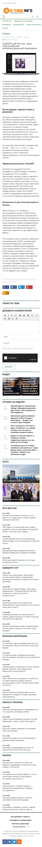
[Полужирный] (5, 315)
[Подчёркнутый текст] (12, 315)
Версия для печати (11, 40)
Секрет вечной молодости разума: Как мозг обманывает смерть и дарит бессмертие (19, 720)
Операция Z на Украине (23, 21)
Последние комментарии (20, 820)
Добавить (9, 367)
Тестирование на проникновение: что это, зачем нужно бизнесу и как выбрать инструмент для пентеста (19, 776)
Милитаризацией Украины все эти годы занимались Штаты (18, 561)
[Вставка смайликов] (32, 315)
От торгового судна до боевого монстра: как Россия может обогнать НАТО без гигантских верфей (20, 645)
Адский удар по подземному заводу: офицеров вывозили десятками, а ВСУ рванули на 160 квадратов (23, 409)
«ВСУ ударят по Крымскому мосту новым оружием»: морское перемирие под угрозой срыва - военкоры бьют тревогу (20, 529)
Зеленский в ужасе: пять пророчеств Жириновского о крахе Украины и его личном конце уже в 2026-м (20, 605)
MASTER (19, 37)
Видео (6, 374)
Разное (5, 28)
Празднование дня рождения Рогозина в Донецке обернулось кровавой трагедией (19, 551)
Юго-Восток (7, 21)
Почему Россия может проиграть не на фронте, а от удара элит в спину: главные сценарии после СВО (19, 517)
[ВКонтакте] (9, 841)
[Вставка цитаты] (9, 318)
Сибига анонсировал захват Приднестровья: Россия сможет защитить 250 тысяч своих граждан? (20, 628)
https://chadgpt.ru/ (22, 148)
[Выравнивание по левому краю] (20, 315)
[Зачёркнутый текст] (16, 315)
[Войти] (37, 16)
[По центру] (24, 315)
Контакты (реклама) (20, 823)
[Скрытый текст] (5, 318)
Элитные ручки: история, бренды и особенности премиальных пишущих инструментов (17, 788)
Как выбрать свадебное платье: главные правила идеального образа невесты (18, 808)
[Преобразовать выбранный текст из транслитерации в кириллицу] (13, 318)
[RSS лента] (19, 841)
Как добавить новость (20, 816)
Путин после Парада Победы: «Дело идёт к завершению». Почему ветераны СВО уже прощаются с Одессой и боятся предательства (19, 592)
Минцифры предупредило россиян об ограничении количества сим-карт (17, 748)
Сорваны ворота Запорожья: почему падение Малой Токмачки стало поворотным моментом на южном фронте (20, 669)
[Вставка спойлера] (17, 318)
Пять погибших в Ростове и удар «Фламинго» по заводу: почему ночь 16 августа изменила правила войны (23, 429)
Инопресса (6, 24)
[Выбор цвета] (37, 315)
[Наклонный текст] (8, 315)
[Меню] (3, 17)
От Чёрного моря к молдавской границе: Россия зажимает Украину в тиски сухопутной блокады (20, 657)
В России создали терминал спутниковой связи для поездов (19, 729)
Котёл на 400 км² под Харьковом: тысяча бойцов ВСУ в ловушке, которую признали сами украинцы (19, 694)
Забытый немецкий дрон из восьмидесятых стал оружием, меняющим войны (20, 710)
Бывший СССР (18, 24)
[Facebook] (4, 841)
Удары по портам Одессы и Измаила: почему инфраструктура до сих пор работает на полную (22, 439)
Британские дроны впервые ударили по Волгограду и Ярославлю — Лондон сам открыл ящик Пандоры (23, 419)
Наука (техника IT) (34, 24)
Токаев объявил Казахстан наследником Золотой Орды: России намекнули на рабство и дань (20, 541)
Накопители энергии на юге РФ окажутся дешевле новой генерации (19, 739)
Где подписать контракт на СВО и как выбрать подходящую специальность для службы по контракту (19, 764)
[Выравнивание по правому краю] (28, 315)
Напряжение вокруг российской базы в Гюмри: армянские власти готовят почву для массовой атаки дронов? (20, 616)
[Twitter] (14, 841)
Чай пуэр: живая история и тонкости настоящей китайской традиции (17, 799)
